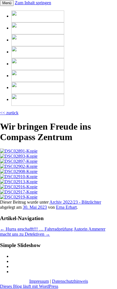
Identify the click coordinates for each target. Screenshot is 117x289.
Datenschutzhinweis (70, 281)
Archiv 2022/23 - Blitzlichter (75, 202)
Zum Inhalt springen (33, 2)
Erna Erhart (66, 207)
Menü (6, 3)
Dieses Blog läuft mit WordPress (29, 286)
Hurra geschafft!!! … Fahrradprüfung (36, 229)
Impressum (39, 281)
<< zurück (9, 112)
